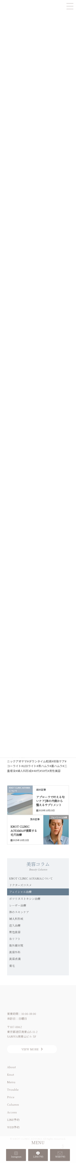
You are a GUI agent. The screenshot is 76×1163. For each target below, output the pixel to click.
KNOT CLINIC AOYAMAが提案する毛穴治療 (24, 830)
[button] (32, 1049)
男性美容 (14, 932)
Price (10, 1097)
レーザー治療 (17, 905)
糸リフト (14, 939)
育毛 (12, 966)
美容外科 (14, 952)
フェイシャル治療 (20, 892)
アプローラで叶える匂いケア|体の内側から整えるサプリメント (50, 801)
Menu (11, 1082)
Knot (10, 1074)
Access (12, 1112)
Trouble (13, 1089)
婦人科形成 (16, 919)
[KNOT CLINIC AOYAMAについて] (20, 795)
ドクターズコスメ (20, 885)
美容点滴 (14, 959)
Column (13, 1104)
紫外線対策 (16, 945)
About (11, 1067)
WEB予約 (13, 1127)
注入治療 (14, 925)
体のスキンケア (19, 912)
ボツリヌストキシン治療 (24, 899)
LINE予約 (13, 1120)
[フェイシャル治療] (56, 823)
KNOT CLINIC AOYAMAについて (31, 878)
